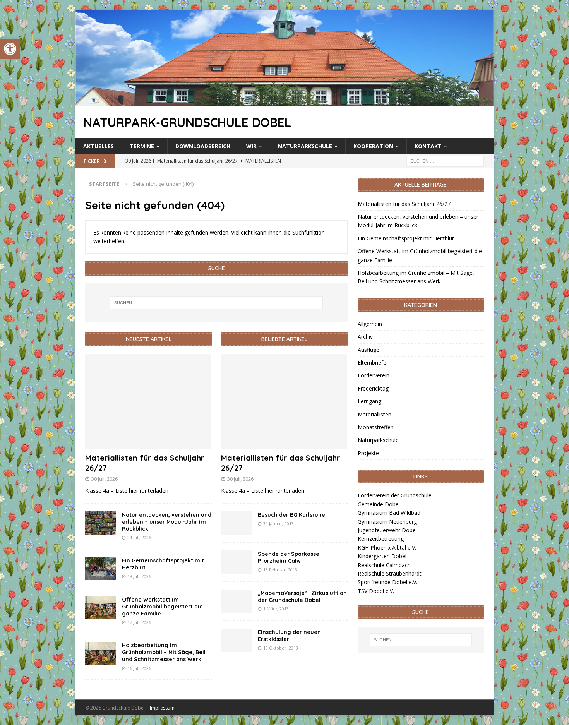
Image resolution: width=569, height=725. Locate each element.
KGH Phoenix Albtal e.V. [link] (387, 547)
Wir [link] (251, 146)
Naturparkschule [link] (305, 146)
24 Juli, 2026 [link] (139, 537)
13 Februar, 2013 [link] (280, 569)
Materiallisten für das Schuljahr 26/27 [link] (404, 203)
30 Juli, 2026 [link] (104, 478)
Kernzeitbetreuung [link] (381, 538)
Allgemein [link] (370, 323)
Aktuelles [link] (98, 146)
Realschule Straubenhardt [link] (390, 573)
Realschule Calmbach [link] (384, 565)
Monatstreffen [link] (376, 427)
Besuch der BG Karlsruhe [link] (291, 514)
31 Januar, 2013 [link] (278, 523)
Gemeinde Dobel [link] (379, 504)
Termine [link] (142, 146)
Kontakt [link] (428, 146)
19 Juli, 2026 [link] (139, 576)
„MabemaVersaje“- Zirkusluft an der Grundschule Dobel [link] (302, 596)
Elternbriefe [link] (372, 362)
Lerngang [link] (369, 401)
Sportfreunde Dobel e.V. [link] (387, 582)
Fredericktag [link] (373, 388)
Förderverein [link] (373, 375)
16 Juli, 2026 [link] (139, 668)
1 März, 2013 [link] (276, 609)
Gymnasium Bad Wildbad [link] (389, 512)
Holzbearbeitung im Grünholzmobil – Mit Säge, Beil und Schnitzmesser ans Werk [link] (164, 652)
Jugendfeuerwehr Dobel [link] (387, 530)
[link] (10, 49)
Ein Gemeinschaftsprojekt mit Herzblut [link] (406, 238)
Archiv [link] (365, 336)
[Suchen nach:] (445, 161)
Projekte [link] (368, 453)
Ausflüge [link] (368, 349)
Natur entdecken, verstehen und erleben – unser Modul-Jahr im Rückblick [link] (166, 521)
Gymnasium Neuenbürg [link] (387, 521)
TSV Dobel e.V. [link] (376, 591)
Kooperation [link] (373, 146)
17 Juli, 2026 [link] (139, 622)
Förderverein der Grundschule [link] (395, 495)
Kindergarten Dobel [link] (382, 556)
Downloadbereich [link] (202, 146)
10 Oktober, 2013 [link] (280, 648)
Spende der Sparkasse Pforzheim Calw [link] (288, 557)
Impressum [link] (162, 707)
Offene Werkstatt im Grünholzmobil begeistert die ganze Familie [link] (162, 606)
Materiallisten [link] (374, 414)
